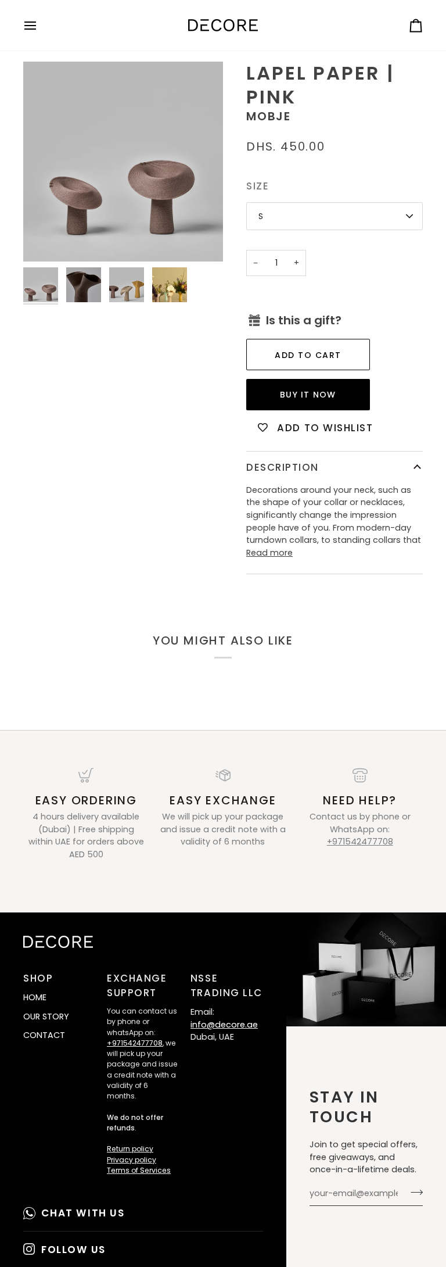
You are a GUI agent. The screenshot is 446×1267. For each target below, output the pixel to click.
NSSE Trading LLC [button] (226, 985)
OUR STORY (46, 1016)
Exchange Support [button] (137, 985)
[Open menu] (40, 25)
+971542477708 (360, 841)
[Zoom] (123, 162)
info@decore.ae (224, 1024)
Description (282, 467)
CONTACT (44, 1035)
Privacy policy (131, 1160)
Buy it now (308, 394)
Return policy (130, 1149)
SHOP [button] (38, 978)
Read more (269, 553)
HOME (34, 997)
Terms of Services (139, 1170)
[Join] (413, 1192)
